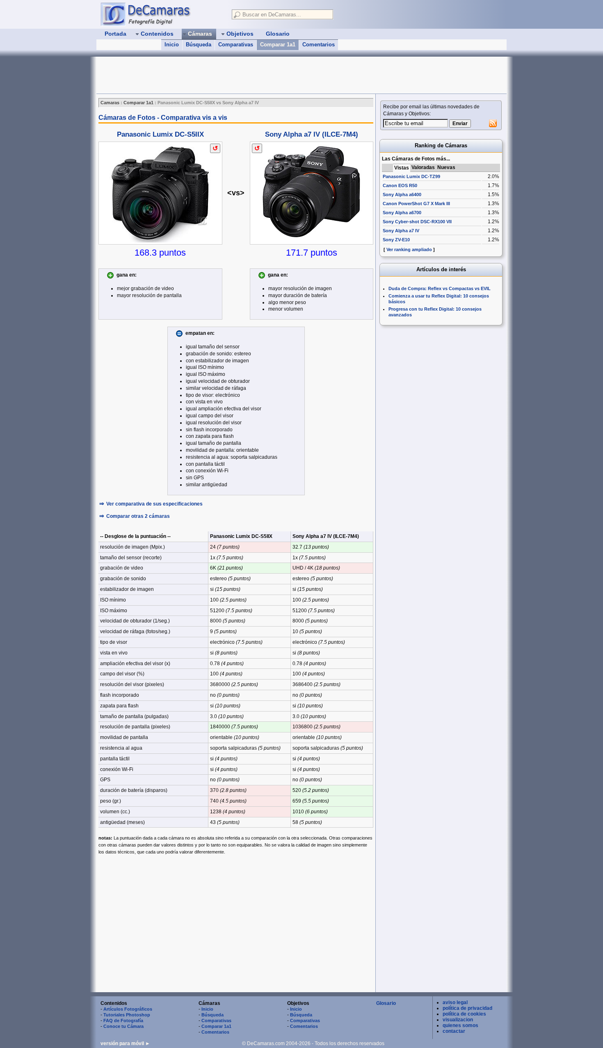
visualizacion (458, 1020)
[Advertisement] (245, 75)
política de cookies (464, 1014)
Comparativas (235, 44)
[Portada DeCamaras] (162, 14)
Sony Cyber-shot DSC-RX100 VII (417, 221)
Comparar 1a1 (277, 44)
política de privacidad (467, 1008)
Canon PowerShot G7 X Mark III (416, 203)
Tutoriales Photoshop (126, 1014)
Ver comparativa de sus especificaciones (154, 504)
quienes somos (460, 1025)
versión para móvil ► (125, 1043)
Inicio (171, 44)
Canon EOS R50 (400, 185)
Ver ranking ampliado (409, 249)
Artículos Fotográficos (127, 1009)
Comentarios (318, 44)
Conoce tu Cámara (123, 1026)
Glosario (386, 1003)
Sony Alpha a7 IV (401, 230)
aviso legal (455, 1002)
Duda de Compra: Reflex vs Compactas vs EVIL (439, 288)
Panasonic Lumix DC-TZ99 (411, 176)
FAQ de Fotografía (123, 1020)
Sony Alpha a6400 (402, 194)
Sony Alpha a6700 (402, 212)
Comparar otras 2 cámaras (138, 516)
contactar (454, 1031)
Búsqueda (198, 44)
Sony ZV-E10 (396, 239)
